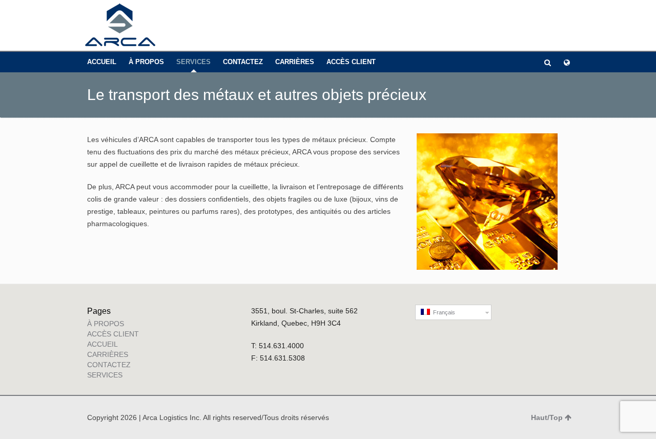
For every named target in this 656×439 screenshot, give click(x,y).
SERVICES (193, 62)
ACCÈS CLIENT (351, 62)
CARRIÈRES (294, 62)
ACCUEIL (101, 62)
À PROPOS (146, 62)
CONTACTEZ (243, 62)
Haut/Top (547, 417)
